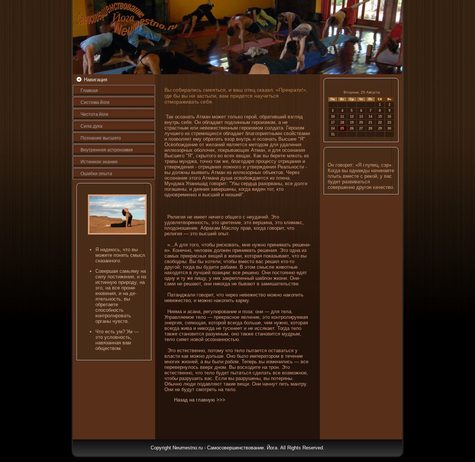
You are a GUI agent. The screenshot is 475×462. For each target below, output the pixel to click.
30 (389, 128)
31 (333, 134)
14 (370, 116)
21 (370, 122)
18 (342, 122)
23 (389, 122)
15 (380, 116)
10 (333, 116)
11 (342, 116)
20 (361, 122)
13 (361, 116)
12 (352, 116)
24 (333, 128)
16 (389, 116)
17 (333, 122)
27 (361, 128)
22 (380, 122)
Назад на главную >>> (199, 400)
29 (380, 128)
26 (352, 128)
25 (342, 128)
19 (352, 122)
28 (370, 128)
